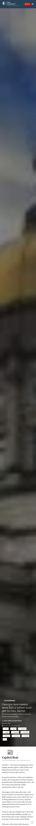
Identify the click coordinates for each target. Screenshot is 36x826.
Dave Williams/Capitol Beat (13, 720)
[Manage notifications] (32, 822)
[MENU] (32, 4)
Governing (9, 701)
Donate (27, 4)
